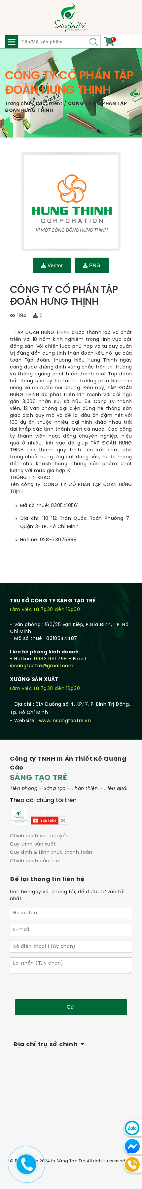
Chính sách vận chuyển (39, 836)
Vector (55, 265)
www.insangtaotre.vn (65, 721)
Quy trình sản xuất (33, 844)
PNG (95, 265)
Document (49, 103)
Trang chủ (17, 103)
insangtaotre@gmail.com (41, 666)
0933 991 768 (50, 659)
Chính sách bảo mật (35, 861)
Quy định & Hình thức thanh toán (51, 852)
